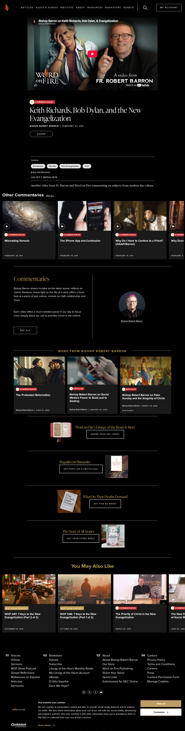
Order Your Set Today (105, 434)
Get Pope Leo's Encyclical (81, 469)
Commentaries (44, 102)
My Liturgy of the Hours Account (69, 673)
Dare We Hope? (59, 686)
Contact (152, 655)
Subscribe (55, 664)
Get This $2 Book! (105, 503)
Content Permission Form (163, 677)
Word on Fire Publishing (117, 668)
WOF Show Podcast (23, 668)
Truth (87, 166)
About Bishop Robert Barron (120, 660)
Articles (27, 7)
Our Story (108, 664)
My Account (169, 7)
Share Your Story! (113, 673)
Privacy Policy (156, 660)
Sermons (16, 664)
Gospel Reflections (22, 673)
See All (50, 195)
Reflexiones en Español (25, 677)
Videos (15, 660)
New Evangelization (70, 166)
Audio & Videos (47, 7)
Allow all (161, 703)
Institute (67, 7)
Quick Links (109, 677)
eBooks (54, 677)
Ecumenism (38, 166)
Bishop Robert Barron (44, 126)
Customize (159, 712)
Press (150, 673)
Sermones (17, 686)
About (80, 7)
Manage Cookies (158, 681)
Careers (152, 668)
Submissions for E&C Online (120, 681)
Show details (44, 725)
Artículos (16, 681)
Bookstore (113, 7)
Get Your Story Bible (81, 538)
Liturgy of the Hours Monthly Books (71, 668)
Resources (95, 7)
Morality (52, 166)
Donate (128, 7)
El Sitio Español (59, 681)
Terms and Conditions (161, 664)
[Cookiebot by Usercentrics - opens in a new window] (18, 725)
